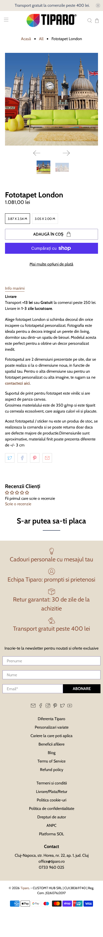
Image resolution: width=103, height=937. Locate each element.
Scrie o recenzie (18, 504)
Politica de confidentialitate (51, 808)
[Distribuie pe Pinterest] (35, 458)
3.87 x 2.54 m (17, 219)
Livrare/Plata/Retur (51, 791)
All (41, 39)
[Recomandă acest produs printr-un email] (47, 458)
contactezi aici (17, 383)
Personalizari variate (51, 727)
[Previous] (36, 153)
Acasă (26, 39)
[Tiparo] (51, 20)
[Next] (66, 153)
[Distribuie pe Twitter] (9, 458)
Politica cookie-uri (51, 800)
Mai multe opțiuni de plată (51, 264)
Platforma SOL (51, 834)
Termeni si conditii (51, 783)
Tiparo (24, 888)
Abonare (82, 688)
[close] (98, 5)
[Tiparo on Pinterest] (55, 706)
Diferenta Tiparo (51, 718)
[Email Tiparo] (33, 706)
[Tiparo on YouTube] (69, 706)
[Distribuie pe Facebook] (22, 458)
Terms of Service (52, 761)
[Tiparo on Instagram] (48, 706)
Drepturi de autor (51, 817)
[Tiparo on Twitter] (62, 706)
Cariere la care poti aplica (51, 735)
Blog (52, 752)
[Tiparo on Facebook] (40, 706)
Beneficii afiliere (51, 744)
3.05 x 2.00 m (45, 219)
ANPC (51, 825)
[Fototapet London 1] (51, 99)
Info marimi (14, 288)
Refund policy (51, 769)
